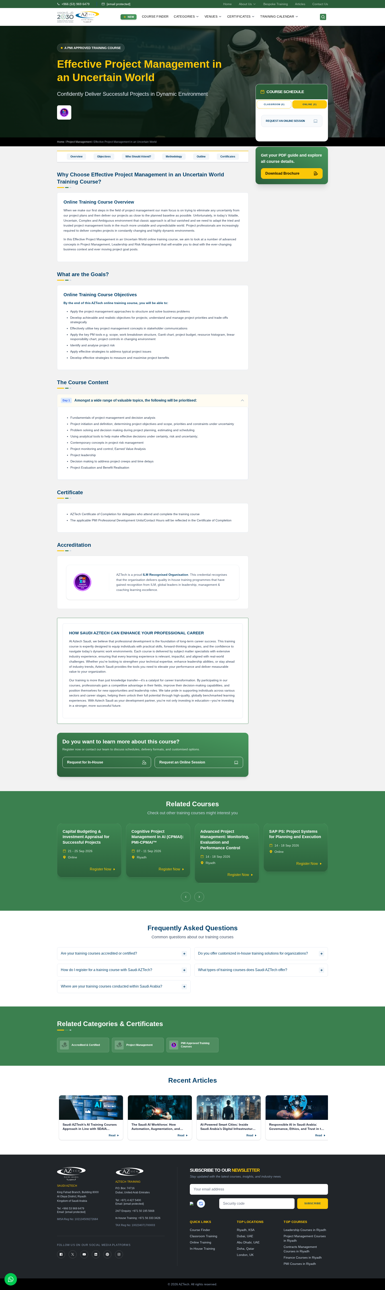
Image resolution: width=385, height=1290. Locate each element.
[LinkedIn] (96, 1254)
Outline (201, 156)
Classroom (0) (274, 104)
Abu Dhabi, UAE (248, 1242)
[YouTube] (84, 1254)
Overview (76, 156)
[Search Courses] (323, 17)
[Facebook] (61, 1254)
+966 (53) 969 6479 (75, 4)
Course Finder (155, 16)
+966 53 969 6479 (73, 1208)
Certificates (227, 156)
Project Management (79, 141)
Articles (300, 4)
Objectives (104, 156)
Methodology (174, 156)
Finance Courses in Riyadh (303, 1257)
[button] (186, 897)
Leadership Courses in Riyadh (305, 1230)
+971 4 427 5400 (130, 1200)
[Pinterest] (107, 1254)
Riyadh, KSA (245, 1230)
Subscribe (312, 1203)
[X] (73, 1254)
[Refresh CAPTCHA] (201, 1204)
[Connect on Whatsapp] (10, 1279)
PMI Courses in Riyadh (300, 1264)
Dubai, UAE (245, 1236)
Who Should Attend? (138, 156)
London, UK (245, 1255)
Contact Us (320, 4)
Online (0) (310, 104)
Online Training (200, 1242)
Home (227, 4)
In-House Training (202, 1248)
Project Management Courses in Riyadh (305, 1238)
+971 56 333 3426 (149, 1218)
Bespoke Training (275, 4)
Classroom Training (203, 1236)
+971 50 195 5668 (143, 1210)
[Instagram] (119, 1254)
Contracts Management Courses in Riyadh (300, 1249)
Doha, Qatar (245, 1248)
